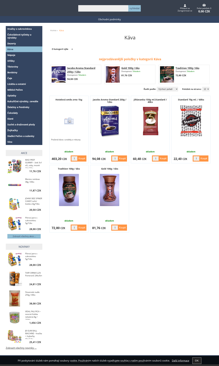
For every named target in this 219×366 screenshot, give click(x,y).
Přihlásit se (185, 8)
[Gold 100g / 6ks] (112, 74)
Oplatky (11, 95)
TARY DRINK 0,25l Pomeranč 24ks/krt (33, 274)
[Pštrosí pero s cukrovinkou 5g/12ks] (14, 224)
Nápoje (11, 55)
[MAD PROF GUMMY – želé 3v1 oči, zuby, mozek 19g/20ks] (14, 166)
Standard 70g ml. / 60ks (191, 99)
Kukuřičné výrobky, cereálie (22, 101)
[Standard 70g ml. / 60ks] (191, 121)
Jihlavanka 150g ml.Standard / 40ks (150, 101)
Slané (10, 118)
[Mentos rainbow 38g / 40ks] (14, 185)
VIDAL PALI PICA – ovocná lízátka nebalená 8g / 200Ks (33, 315)
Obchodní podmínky (109, 19)
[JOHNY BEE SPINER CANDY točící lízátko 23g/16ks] (14, 205)
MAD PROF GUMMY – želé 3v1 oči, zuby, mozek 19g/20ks (33, 163)
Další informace (180, 360)
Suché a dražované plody (21, 124)
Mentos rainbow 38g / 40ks (32, 180)
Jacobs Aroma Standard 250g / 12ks (109, 101)
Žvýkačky (12, 130)
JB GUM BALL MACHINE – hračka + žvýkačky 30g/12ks (33, 334)
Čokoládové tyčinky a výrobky (19, 36)
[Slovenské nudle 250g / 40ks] (14, 298)
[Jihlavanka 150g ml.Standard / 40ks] (150, 121)
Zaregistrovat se (185, 10)
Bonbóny (12, 72)
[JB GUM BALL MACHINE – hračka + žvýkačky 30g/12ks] (14, 337)
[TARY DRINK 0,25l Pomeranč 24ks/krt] (14, 279)
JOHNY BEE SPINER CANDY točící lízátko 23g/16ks (33, 201)
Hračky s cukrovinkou (19, 28)
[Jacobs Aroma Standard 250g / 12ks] (58, 74)
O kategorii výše (60, 49)
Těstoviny (12, 66)
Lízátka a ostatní (16, 84)
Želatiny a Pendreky (18, 107)
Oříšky (11, 60)
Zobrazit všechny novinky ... (21, 348)
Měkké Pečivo (15, 89)
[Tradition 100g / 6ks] (167, 74)
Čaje (9, 78)
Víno (9, 141)
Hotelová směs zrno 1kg (68, 99)
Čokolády (12, 112)
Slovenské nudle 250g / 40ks (32, 293)
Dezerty (11, 43)
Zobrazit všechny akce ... (24, 236)
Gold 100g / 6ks (130, 68)
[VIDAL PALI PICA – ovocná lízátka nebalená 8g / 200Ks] (14, 317)
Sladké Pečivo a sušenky (20, 136)
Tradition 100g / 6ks (187, 68)
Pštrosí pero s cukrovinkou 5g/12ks (31, 220)
